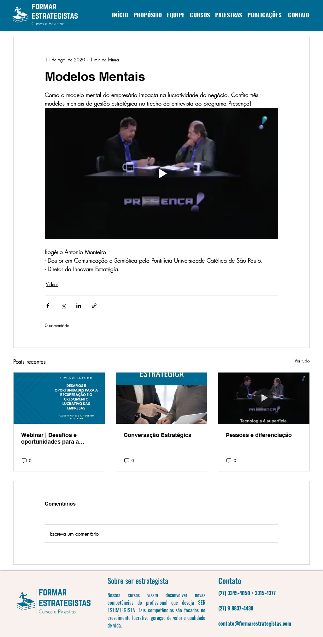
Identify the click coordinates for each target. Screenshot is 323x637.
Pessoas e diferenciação (259, 435)
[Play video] (161, 173)
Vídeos (52, 284)
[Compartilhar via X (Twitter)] (63, 306)
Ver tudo (302, 361)
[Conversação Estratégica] (161, 398)
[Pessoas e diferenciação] (263, 398)
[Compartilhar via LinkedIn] (79, 306)
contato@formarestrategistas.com (254, 623)
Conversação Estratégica (157, 435)
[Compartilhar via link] (94, 306)
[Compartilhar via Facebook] (48, 306)
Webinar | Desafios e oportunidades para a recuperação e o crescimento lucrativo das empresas (56, 438)
